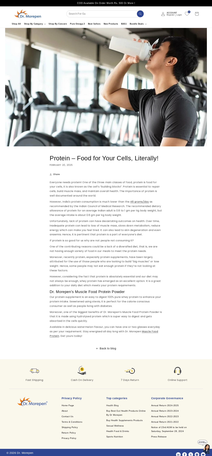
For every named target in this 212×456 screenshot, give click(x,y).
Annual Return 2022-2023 (165, 416)
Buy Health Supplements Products (124, 420)
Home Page (68, 405)
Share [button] (56, 174)
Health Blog (112, 405)
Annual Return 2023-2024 (165, 411)
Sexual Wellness (115, 425)
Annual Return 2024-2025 (165, 405)
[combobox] (105, 13)
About (65, 411)
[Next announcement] (198, 3)
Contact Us (67, 416)
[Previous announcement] (14, 3)
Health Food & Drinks (117, 431)
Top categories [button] (116, 398)
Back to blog (108, 348)
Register (171, 15)
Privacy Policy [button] (72, 398)
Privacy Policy (69, 438)
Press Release (159, 436)
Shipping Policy (70, 427)
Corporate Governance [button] (167, 398)
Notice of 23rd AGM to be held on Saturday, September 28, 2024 (169, 429)
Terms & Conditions (72, 421)
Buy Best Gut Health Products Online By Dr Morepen (126, 413)
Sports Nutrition (114, 436)
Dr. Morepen (25, 452)
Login (179, 15)
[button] (35, 24)
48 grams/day (139, 201)
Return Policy (69, 432)
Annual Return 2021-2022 (165, 421)
